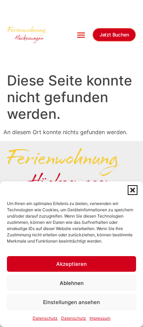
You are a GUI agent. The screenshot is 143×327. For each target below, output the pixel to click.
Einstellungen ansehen (71, 302)
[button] (132, 190)
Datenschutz (45, 318)
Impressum (100, 318)
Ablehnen (72, 283)
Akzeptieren (71, 264)
